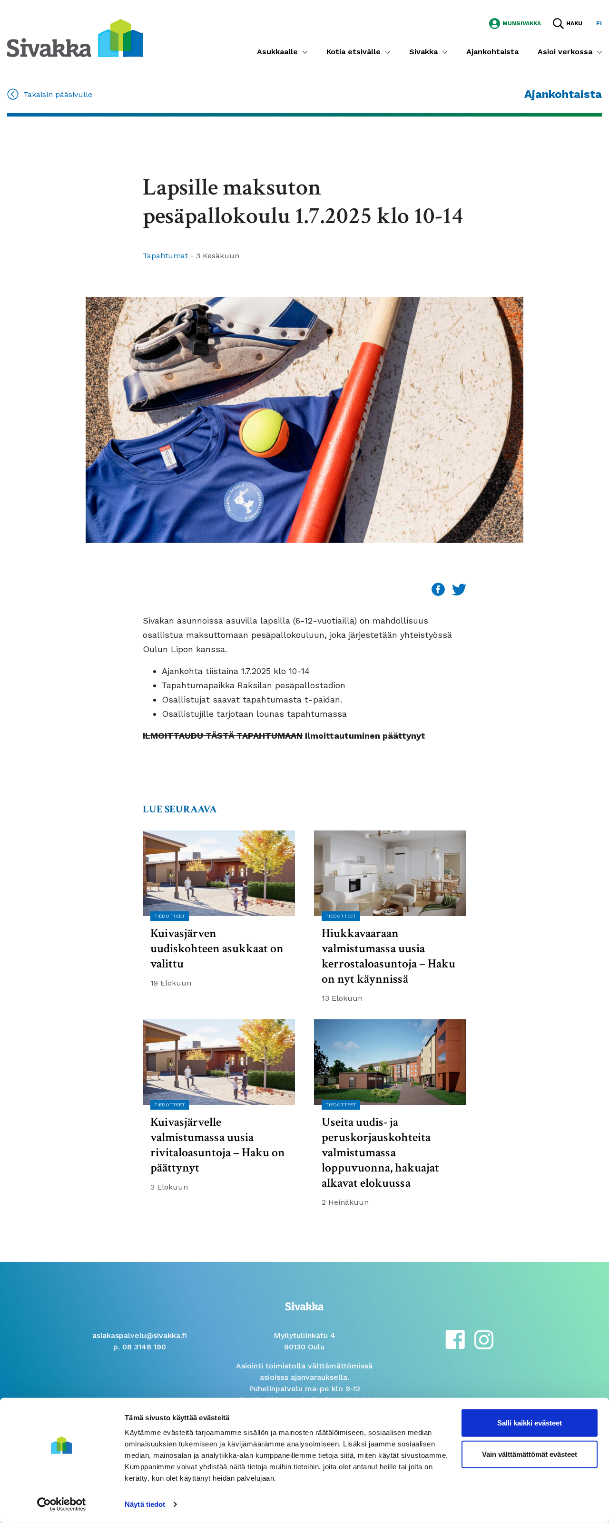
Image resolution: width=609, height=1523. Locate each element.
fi (599, 23)
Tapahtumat (166, 255)
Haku (574, 23)
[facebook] (455, 1338)
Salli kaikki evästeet (529, 1423)
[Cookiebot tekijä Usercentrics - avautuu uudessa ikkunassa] (61, 1504)
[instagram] (483, 1338)
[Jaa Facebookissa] (439, 588)
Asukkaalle (277, 51)
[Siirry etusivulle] (75, 37)
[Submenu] (305, 52)
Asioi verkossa (565, 51)
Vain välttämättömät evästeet (529, 1454)
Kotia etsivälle (353, 51)
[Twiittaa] (459, 588)
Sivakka (423, 51)
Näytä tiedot (145, 1504)
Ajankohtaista (492, 51)
